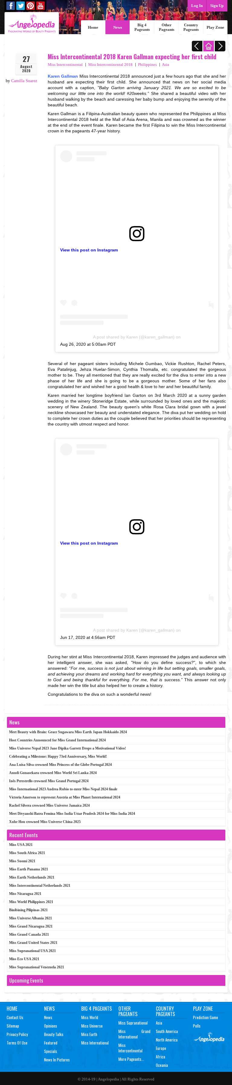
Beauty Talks (53, 1034)
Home (93, 27)
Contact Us (15, 1017)
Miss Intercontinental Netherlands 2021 (39, 885)
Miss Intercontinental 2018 (110, 64)
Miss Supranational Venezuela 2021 (36, 967)
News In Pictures (57, 1060)
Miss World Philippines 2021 (31, 902)
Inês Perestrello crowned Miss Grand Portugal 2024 (49, 781)
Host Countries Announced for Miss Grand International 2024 (57, 740)
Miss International (95, 1043)
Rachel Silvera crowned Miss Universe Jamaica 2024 (49, 805)
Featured (50, 1043)
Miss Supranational (133, 1023)
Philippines (147, 64)
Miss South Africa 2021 (27, 853)
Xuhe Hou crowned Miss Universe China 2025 (45, 822)
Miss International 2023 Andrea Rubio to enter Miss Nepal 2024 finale (63, 789)
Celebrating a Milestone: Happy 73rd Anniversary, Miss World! (58, 756)
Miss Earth (89, 1034)
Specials (50, 1051)
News (117, 27)
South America (167, 1031)
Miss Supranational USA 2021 (32, 951)
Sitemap (13, 1026)
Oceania (162, 1065)
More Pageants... (131, 1059)
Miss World (89, 1017)
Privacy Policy (17, 1034)
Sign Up (217, 5)
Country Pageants (191, 27)
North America (167, 1040)
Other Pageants (166, 27)
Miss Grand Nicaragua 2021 (31, 926)
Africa (160, 1057)
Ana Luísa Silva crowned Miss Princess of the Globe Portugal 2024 (60, 765)
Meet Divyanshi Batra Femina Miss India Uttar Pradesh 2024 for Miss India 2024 (72, 813)
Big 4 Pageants (142, 27)
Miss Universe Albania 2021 (30, 918)
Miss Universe (92, 1026)
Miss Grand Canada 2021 (29, 934)
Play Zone (215, 27)
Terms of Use (17, 1043)
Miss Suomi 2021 (22, 861)
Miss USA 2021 (21, 845)
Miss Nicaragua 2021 (25, 894)
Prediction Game (205, 1017)
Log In (197, 5)
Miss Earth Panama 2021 (28, 869)
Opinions (50, 1026)
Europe (161, 1048)
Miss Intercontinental (65, 64)
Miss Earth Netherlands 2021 (31, 877)
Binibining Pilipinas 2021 (28, 910)
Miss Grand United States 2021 (33, 943)
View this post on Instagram (89, 250)
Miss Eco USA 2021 (24, 959)
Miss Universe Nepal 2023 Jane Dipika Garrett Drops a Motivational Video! (67, 748)
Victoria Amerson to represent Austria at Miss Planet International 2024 (64, 797)
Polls (197, 1026)
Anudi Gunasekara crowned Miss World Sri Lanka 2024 (53, 773)
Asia (165, 64)
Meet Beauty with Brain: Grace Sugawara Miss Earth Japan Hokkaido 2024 (68, 732)
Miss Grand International (134, 1034)
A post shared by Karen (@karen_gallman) (134, 337)
